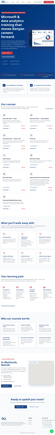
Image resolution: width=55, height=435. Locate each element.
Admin (29, 2)
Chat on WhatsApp (38, 2)
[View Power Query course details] (14, 161)
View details (5, 128)
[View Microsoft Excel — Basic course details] (14, 121)
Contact (23, 2)
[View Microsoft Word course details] (14, 181)
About (17, 2)
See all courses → (50, 108)
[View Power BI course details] (41, 141)
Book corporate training (8, 56)
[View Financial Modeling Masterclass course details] (14, 202)
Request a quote (20, 406)
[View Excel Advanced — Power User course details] (14, 141)
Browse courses (6, 53)
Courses (12, 2)
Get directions (5, 386)
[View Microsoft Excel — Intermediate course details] (41, 121)
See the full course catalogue (7, 306)
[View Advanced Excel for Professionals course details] (41, 181)
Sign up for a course (34, 406)
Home (7, 2)
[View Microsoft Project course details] (41, 161)
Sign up (23, 128)
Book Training (49, 2)
